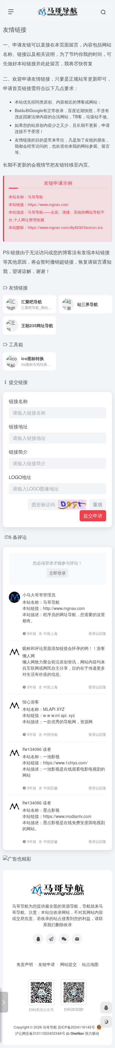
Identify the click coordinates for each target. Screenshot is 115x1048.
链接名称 (18, 401)
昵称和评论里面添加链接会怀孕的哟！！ (59, 648)
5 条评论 (18, 537)
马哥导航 (50, 1026)
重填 (97, 504)
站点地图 (90, 964)
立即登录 (57, 573)
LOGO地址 (20, 477)
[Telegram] (51, 939)
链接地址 (18, 426)
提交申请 (92, 515)
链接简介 (18, 451)
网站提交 (68, 964)
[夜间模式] (106, 1022)
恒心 (26, 702)
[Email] (77, 939)
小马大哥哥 (32, 595)
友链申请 (46, 964)
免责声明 (25, 964)
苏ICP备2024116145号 (76, 1026)
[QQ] (38, 939)
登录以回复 (97, 633)
